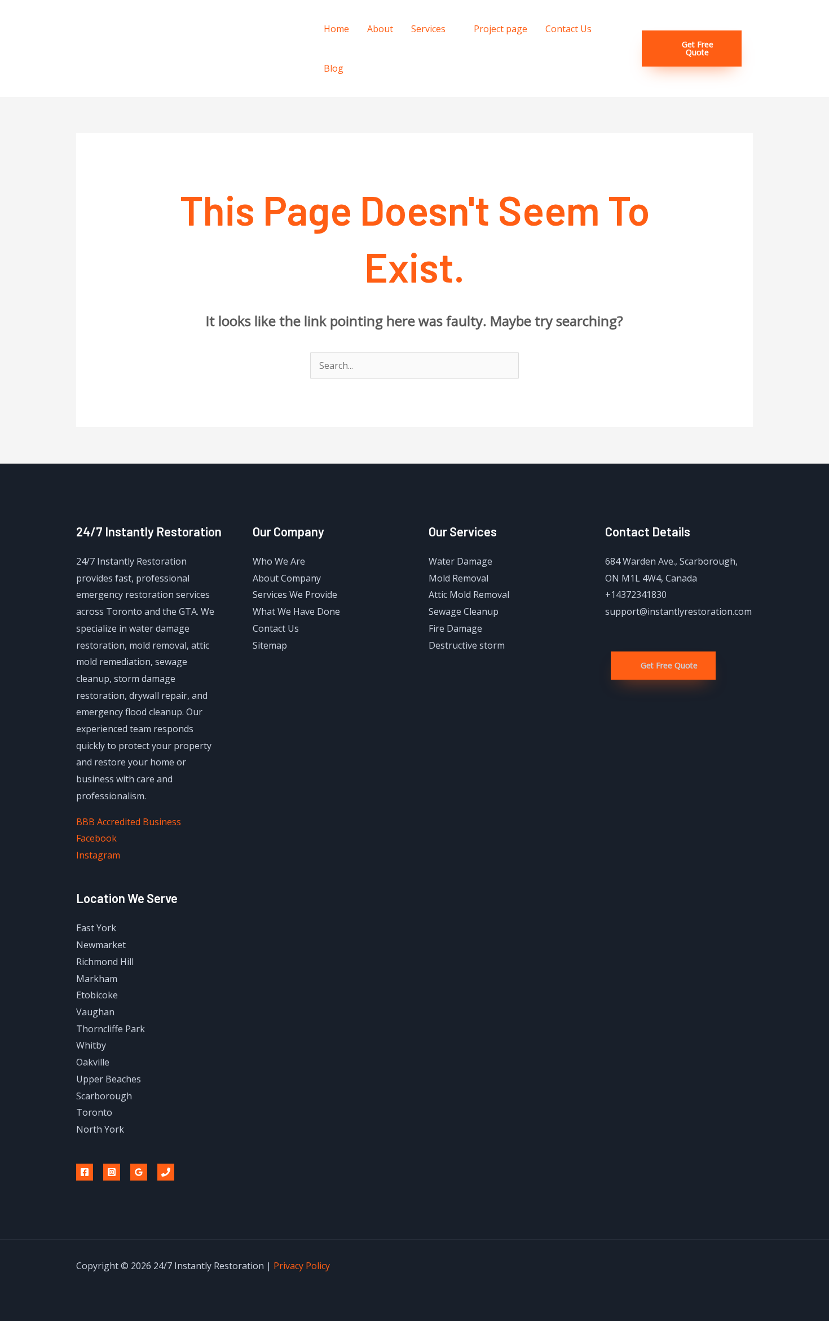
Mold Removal (458, 578)
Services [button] (428, 29)
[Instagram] (111, 1172)
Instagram (98, 855)
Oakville (92, 1062)
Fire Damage (455, 628)
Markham (96, 978)
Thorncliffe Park (110, 1029)
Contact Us (568, 29)
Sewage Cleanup (464, 611)
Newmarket (101, 945)
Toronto (94, 1112)
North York (100, 1129)
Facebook (96, 838)
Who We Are (279, 561)
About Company (287, 578)
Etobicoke (97, 995)
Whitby (91, 1045)
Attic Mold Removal (469, 594)
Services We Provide (295, 594)
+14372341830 (636, 594)
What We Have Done (296, 611)
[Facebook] (84, 1172)
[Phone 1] (165, 1172)
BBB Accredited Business (128, 822)
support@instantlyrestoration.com (678, 611)
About (380, 29)
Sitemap (270, 645)
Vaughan (95, 1012)
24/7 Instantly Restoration (189, 48)
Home (336, 29)
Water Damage (460, 561)
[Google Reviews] (138, 1172)
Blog (333, 68)
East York (96, 928)
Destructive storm (467, 645)
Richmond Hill (105, 961)
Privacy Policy (302, 1266)
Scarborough (104, 1096)
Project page (500, 29)
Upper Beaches (108, 1079)
